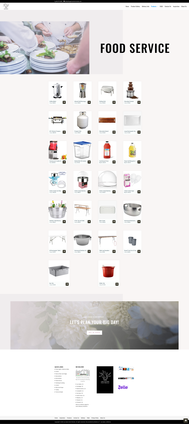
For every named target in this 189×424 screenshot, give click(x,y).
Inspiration (176, 6)
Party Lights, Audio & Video (62, 369)
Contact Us (168, 6)
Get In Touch (94, 332)
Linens (57, 385)
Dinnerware (58, 378)
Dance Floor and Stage (61, 373)
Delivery (83, 418)
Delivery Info (145, 6)
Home (127, 6)
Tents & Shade (59, 392)
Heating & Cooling (60, 383)
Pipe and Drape (59, 387)
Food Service (59, 380)
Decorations (59, 376)
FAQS (161, 6)
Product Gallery (135, 6)
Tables (57, 389)
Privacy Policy (94, 418)
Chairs (57, 371)
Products (153, 6)
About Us (184, 6)
